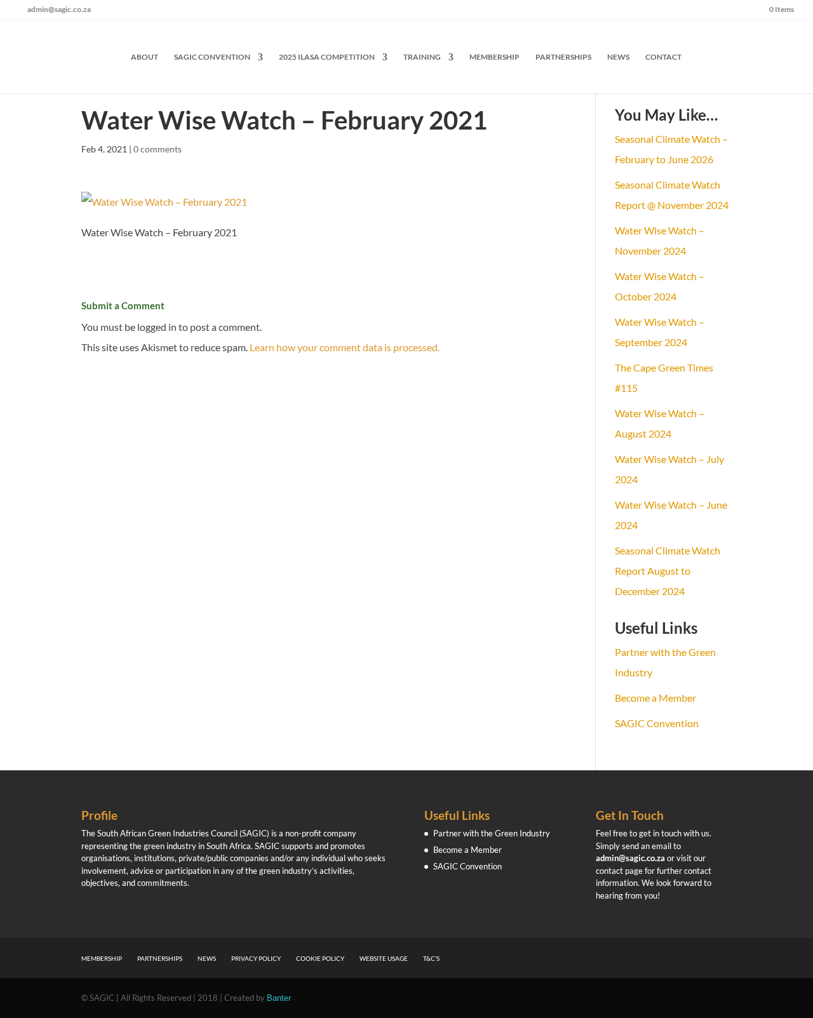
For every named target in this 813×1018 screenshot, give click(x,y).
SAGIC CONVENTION (212, 57)
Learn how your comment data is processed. (345, 347)
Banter (279, 998)
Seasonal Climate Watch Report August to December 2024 (667, 570)
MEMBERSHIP (494, 57)
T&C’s (431, 958)
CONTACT (663, 57)
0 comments (157, 149)
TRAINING (422, 57)
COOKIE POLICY (320, 958)
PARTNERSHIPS (563, 57)
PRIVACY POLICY (256, 958)
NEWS (618, 57)
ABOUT (144, 57)
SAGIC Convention (657, 723)
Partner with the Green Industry (491, 833)
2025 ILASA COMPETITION (327, 57)
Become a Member (655, 698)
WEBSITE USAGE (383, 958)
